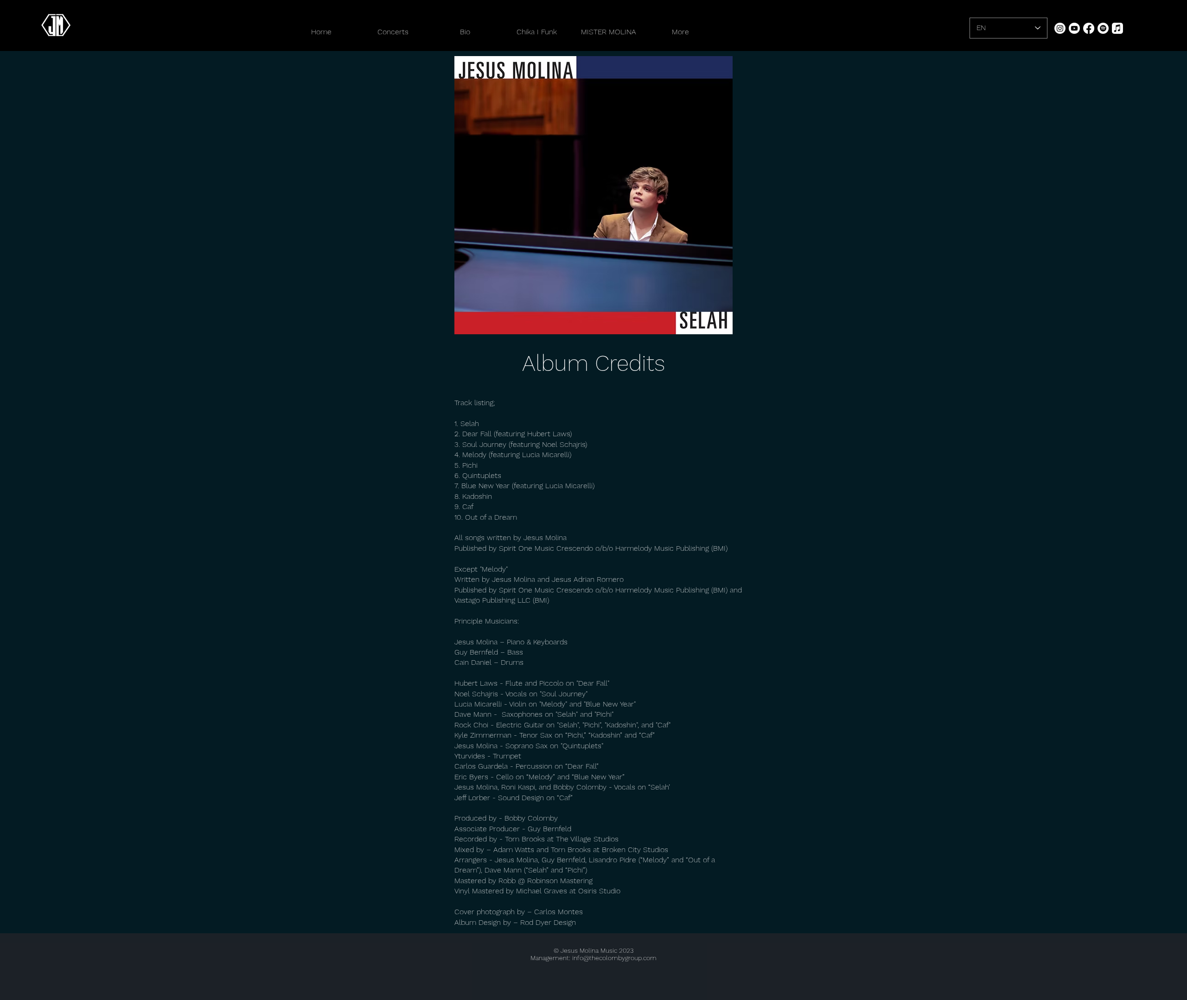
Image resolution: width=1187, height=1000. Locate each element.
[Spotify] (1103, 28)
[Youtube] (1074, 28)
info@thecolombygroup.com (614, 958)
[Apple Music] (1117, 28)
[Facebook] (1088, 28)
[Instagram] (1060, 28)
